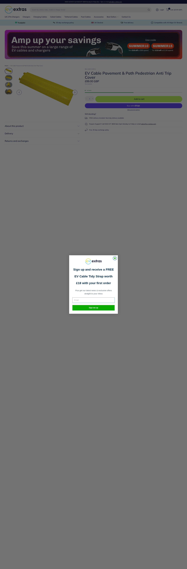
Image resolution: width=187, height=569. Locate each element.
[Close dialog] (115, 258)
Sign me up (93, 308)
